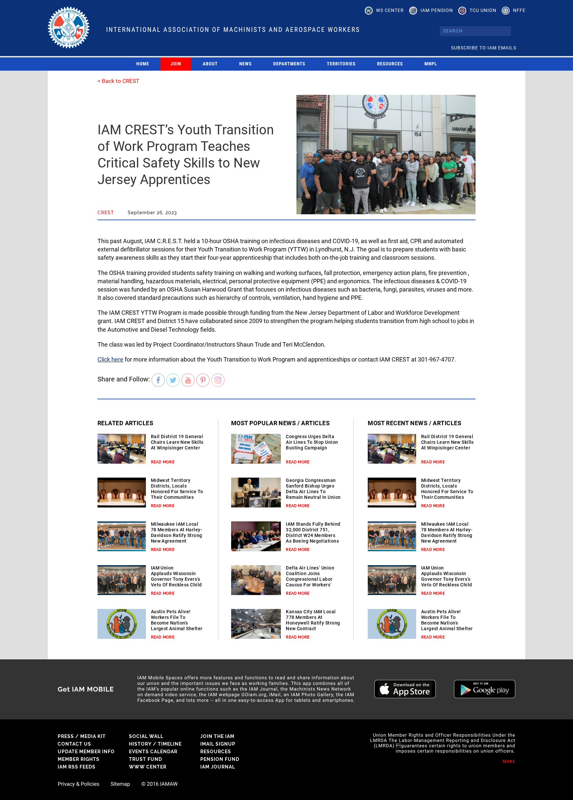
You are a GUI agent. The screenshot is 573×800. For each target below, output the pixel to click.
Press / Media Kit (82, 736)
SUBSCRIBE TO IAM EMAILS (483, 47)
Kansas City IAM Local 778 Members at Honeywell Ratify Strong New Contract (313, 620)
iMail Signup (217, 744)
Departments (289, 64)
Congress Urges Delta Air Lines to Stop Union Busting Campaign (312, 442)
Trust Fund (145, 759)
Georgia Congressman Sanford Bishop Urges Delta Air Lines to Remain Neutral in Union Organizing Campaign (313, 491)
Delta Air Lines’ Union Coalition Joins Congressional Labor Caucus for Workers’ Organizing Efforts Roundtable (310, 582)
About (210, 64)
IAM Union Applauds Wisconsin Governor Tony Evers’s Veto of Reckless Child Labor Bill (176, 579)
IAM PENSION (436, 10)
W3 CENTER (390, 10)
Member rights (78, 759)
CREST (105, 212)
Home (142, 64)
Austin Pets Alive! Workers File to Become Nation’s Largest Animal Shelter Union (177, 623)
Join (176, 64)
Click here (110, 359)
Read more (162, 462)
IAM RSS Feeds (77, 766)
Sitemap (120, 784)
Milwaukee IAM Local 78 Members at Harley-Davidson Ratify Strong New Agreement (176, 532)
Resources (390, 64)
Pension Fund (219, 759)
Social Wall (146, 736)
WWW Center (147, 766)
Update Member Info (86, 751)
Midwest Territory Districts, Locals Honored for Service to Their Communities (177, 489)
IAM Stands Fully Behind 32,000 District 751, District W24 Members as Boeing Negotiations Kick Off (313, 535)
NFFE (519, 10)
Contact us (74, 744)
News (245, 64)
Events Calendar (153, 751)
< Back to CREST (118, 81)
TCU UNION (483, 10)
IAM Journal (217, 766)
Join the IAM (217, 736)
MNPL (430, 64)
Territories (341, 64)
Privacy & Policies (78, 784)
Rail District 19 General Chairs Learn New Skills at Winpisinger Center (177, 442)
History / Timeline (155, 744)
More (509, 761)
